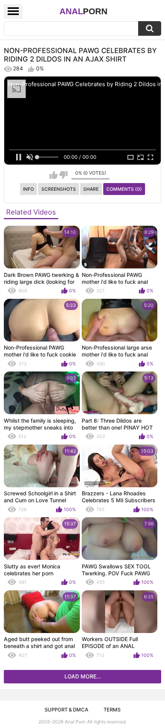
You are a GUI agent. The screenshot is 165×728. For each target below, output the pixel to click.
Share (91, 189)
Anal (83, 11)
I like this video (54, 175)
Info (28, 189)
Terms (112, 709)
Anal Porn (75, 722)
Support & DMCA (66, 709)
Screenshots (58, 189)
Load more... (82, 676)
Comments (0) (124, 189)
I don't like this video (63, 175)
